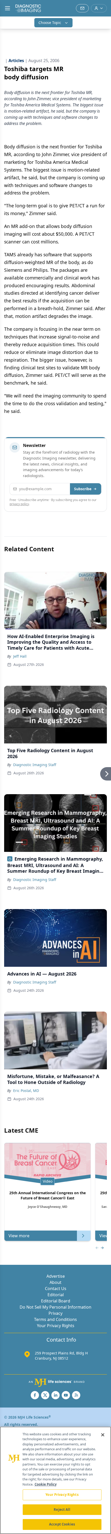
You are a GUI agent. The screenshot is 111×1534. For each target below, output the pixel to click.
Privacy (55, 1313)
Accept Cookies (62, 1524)
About (55, 1282)
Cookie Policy (46, 1484)
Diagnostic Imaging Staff (34, 764)
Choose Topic (49, 22)
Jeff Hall (20, 656)
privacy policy (19, 504)
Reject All (62, 1509)
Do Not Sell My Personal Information (55, 1307)
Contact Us (55, 1288)
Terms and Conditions (55, 1319)
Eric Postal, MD (26, 1090)
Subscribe (82, 488)
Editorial (55, 1295)
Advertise (55, 1276)
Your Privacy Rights (55, 1325)
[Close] (102, 1434)
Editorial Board (55, 1301)
